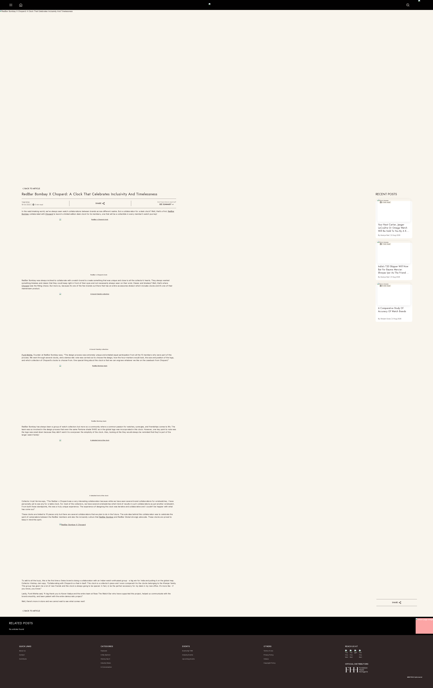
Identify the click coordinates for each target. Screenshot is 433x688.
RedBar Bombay (106, 517)
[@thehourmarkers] (355, 652)
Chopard (49, 214)
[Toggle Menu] (11, 5)
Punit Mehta (27, 355)
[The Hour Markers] (346, 654)
